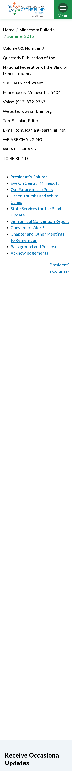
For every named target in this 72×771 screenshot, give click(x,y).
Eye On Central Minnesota (35, 183)
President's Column (29, 176)
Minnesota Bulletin (37, 29)
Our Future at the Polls (32, 189)
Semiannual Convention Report (40, 221)
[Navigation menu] (63, 8)
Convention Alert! (27, 227)
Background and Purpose (34, 246)
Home (9, 29)
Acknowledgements (29, 253)
